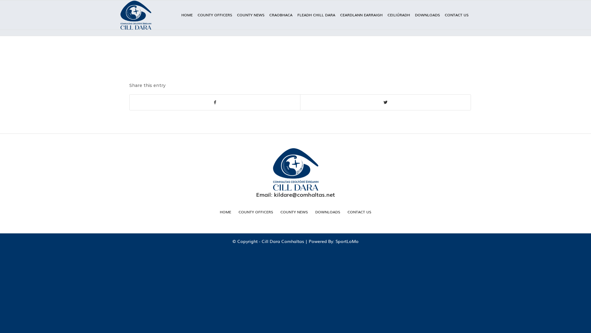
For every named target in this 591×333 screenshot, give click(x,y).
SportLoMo (347, 241)
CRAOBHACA (280, 15)
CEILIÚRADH (399, 15)
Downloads (327, 212)
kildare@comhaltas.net (304, 194)
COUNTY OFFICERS (215, 15)
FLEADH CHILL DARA (316, 15)
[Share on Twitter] (385, 102)
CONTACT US (456, 15)
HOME (187, 15)
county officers (256, 212)
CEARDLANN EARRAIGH (361, 15)
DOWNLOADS (427, 15)
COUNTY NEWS (250, 15)
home (225, 212)
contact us (359, 212)
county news (294, 212)
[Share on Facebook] (215, 102)
